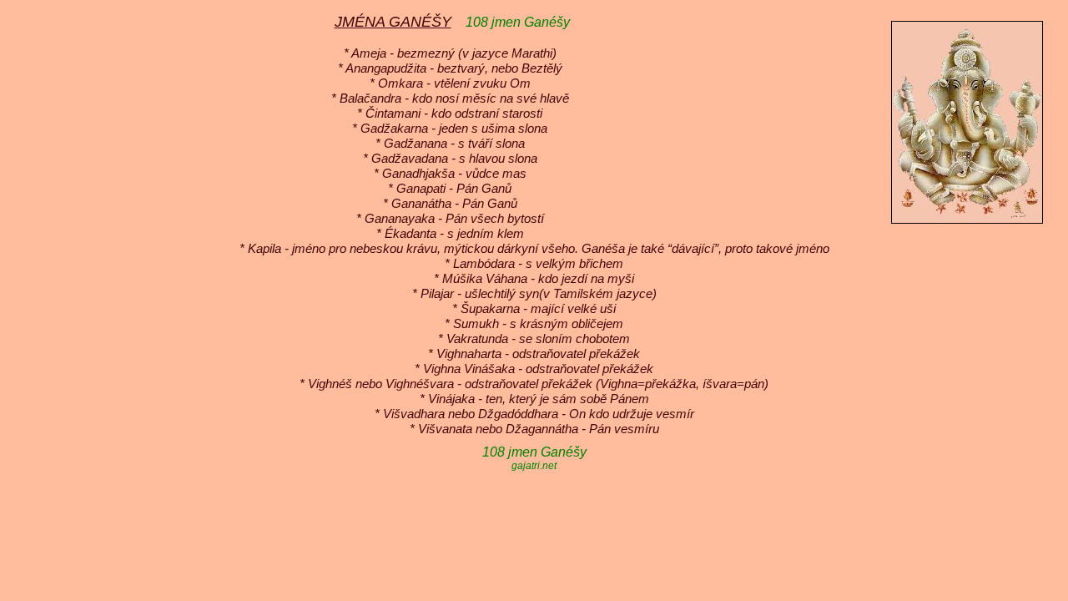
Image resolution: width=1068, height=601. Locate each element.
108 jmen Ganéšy (518, 22)
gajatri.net (534, 466)
